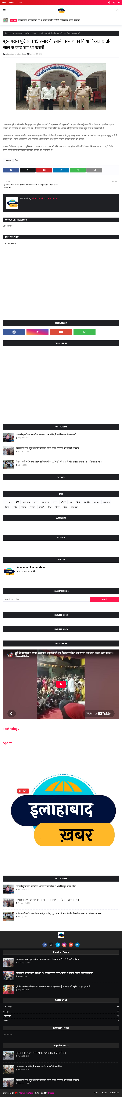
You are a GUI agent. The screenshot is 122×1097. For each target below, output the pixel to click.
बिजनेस (7, 507)
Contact (20, 2)
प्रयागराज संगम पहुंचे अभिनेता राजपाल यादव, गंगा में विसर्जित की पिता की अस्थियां (47, 448)
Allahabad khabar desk (16, 54)
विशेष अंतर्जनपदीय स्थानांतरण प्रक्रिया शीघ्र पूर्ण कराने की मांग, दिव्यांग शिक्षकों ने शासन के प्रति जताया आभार (59, 461)
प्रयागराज (14, 33)
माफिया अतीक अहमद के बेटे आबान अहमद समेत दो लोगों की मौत (41, 1052)
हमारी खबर (74, 507)
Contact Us (114, 1093)
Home (3, 2)
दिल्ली (78, 502)
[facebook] (109, 2)
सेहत (65, 507)
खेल (71, 502)
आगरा (35, 502)
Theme (51, 1093)
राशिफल (32, 507)
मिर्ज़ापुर (23, 507)
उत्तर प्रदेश (45, 502)
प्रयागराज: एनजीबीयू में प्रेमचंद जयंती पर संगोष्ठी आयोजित (39, 1066)
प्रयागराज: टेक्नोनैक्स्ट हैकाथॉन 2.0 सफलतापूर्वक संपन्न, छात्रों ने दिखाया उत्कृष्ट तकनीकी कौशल (54, 973)
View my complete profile (26, 571)
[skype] (57, 944)
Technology (11, 729)
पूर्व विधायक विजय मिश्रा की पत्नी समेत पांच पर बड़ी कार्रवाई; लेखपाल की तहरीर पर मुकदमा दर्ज (53, 986)
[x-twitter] (51, 944)
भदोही (15, 507)
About (11, 2)
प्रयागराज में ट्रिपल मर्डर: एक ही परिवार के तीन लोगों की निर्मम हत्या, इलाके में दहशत (49, 20)
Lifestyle (8, 502)
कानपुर (55, 502)
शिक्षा (16, 160)
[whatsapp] (84, 332)
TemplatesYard (26, 1093)
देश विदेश (87, 502)
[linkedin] (77, 944)
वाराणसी (41, 507)
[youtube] (119, 2)
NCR (17, 502)
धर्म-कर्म (96, 502)
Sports (7, 743)
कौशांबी (63, 502)
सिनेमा (57, 507)
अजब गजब (26, 502)
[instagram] (114, 2)
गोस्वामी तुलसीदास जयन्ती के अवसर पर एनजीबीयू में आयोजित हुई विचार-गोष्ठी (46, 434)
